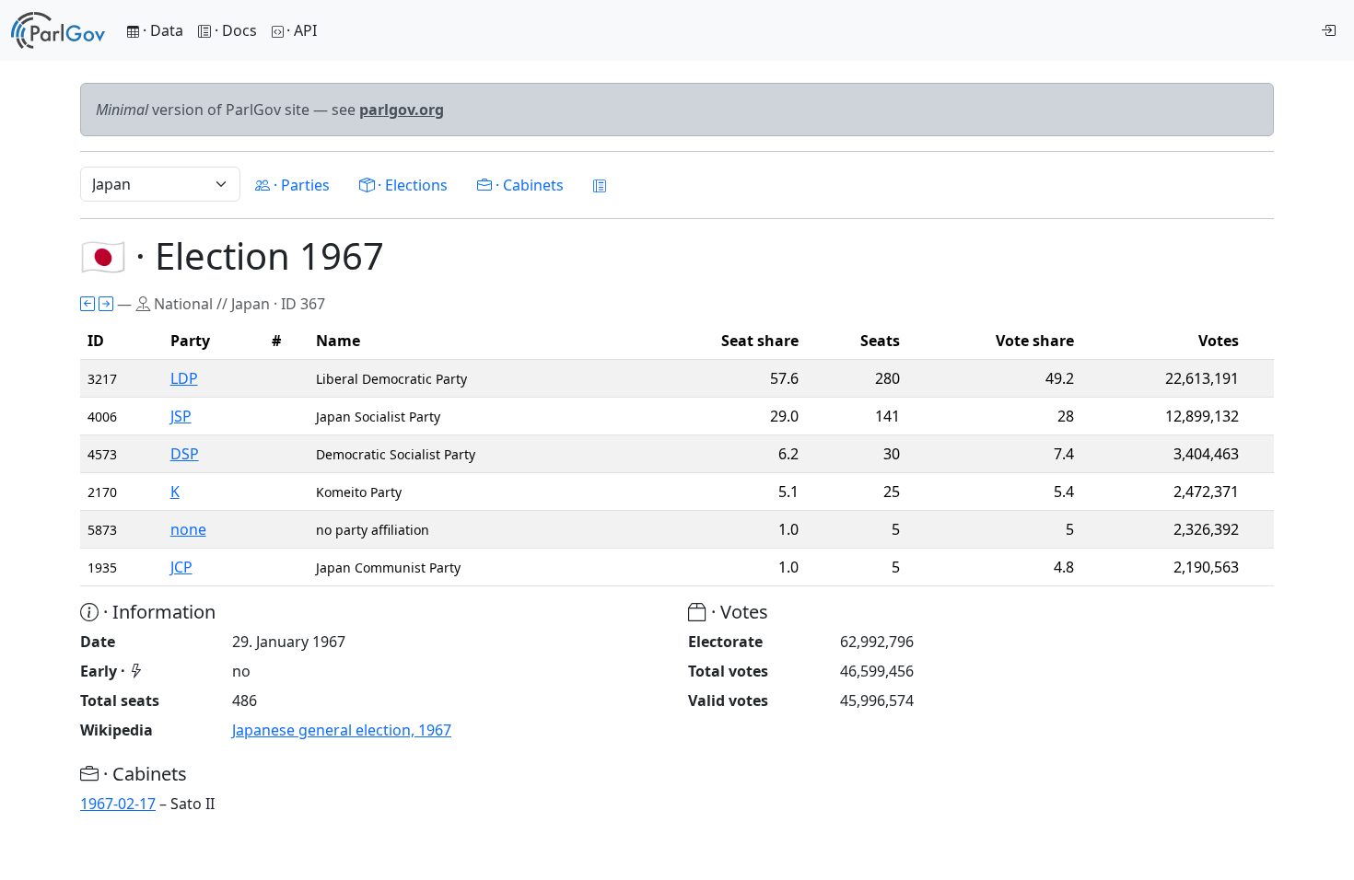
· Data (161, 30)
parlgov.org (401, 109)
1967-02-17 (118, 803)
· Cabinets (528, 185)
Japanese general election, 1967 (341, 730)
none (188, 529)
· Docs (236, 30)
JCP (181, 567)
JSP (181, 416)
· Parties (300, 185)
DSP (184, 454)
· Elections (411, 185)
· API (301, 30)
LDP (184, 378)
